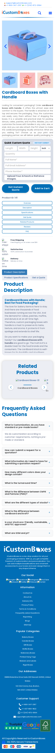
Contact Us (27, 593)
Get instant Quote (15, 188)
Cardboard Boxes (27, 388)
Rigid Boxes (28, 665)
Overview (27, 203)
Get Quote (27, 217)
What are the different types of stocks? (26, 502)
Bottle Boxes (28, 649)
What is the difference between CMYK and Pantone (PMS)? (25, 493)
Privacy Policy (27, 605)
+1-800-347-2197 (28, 704)
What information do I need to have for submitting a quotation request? (26, 462)
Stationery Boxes (28, 653)
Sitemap (27, 625)
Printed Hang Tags (28, 657)
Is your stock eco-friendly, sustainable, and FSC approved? (26, 523)
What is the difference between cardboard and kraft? (22, 512)
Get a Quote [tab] (38, 277)
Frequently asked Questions (27, 613)
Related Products (27, 222)
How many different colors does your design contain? (25, 473)
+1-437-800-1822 (28, 708)
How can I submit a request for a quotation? (22, 451)
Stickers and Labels (27, 661)
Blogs (27, 621)
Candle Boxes (28, 641)
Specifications (27, 212)
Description (27, 208)
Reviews (27, 227)
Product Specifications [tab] (16, 277)
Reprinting (27, 617)
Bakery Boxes (28, 637)
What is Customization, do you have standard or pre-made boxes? (24, 426)
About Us (27, 597)
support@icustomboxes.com (29, 716)
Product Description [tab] (14, 272)
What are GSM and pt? (17, 533)
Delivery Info (27, 601)
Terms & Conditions (27, 609)
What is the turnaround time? (21, 483)
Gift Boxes (28, 645)
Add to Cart (42, 188)
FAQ (27, 231)
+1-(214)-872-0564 (28, 712)
